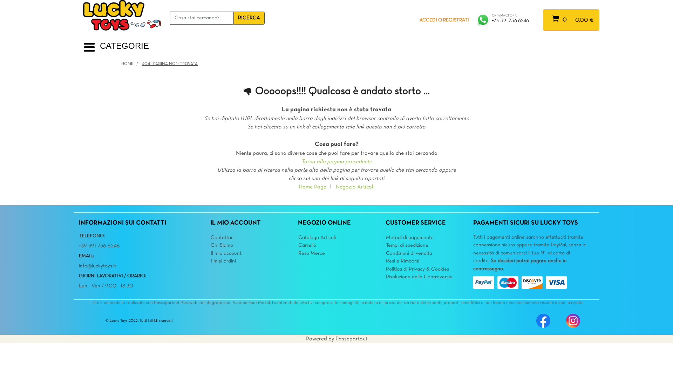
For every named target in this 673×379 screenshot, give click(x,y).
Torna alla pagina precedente (336, 161)
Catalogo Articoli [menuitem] (317, 237)
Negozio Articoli (355, 187)
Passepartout (351, 339)
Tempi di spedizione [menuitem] (407, 245)
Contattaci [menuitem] (222, 237)
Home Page (312, 187)
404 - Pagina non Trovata (170, 64)
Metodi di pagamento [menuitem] (410, 237)
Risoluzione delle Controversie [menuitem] (419, 276)
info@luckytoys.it (97, 266)
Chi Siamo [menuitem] (222, 245)
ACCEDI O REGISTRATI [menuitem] (444, 20)
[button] (249, 18)
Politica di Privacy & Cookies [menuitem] (417, 269)
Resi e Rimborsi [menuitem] (402, 261)
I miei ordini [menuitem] (223, 261)
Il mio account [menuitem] (226, 253)
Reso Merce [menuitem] (311, 253)
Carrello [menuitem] (307, 245)
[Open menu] (89, 50)
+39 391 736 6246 (510, 21)
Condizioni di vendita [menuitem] (409, 253)
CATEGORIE (124, 46)
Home (127, 64)
